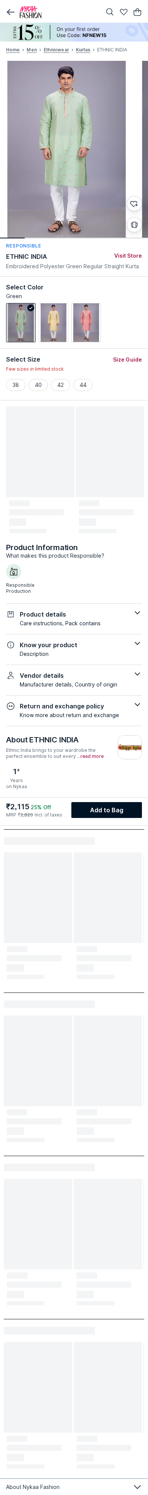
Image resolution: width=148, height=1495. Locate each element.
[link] (21, 322)
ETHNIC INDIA (26, 256)
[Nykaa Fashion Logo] (58, 12)
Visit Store (128, 255)
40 (38, 385)
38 (16, 385)
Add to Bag (107, 810)
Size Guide (127, 359)
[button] (10, 12)
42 (60, 385)
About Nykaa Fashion (33, 1487)
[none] (74, 32)
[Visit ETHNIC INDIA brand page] (130, 747)
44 (83, 385)
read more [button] (92, 756)
